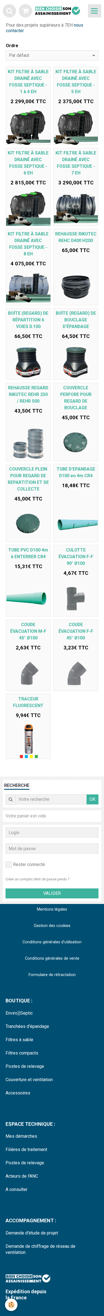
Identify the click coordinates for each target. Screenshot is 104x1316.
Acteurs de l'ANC (22, 1176)
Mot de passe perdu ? (51, 879)
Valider (52, 893)
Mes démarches (21, 1136)
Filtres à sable (19, 1039)
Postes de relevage (25, 1066)
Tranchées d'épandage (27, 1026)
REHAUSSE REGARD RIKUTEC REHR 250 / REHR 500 (28, 394)
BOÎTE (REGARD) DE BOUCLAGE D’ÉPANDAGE (76, 320)
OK (92, 799)
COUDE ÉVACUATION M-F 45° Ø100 (28, 631)
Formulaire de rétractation (52, 974)
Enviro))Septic (19, 1013)
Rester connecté (29, 864)
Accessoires (18, 1093)
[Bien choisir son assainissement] (60, 10)
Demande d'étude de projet (32, 1233)
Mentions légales (52, 909)
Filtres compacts (22, 1053)
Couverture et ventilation (29, 1079)
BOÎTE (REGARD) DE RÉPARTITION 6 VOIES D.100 (28, 320)
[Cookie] (11, 1305)
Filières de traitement (26, 1149)
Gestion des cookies (52, 925)
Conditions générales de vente (52, 958)
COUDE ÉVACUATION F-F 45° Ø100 (76, 631)
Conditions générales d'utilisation (52, 942)
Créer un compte (19, 879)
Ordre (12, 45)
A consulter (16, 1189)
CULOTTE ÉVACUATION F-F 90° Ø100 (76, 556)
